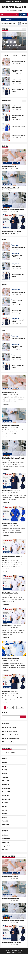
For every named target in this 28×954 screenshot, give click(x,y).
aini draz (6, 48)
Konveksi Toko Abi (14, 6)
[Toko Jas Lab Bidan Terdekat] (14, 157)
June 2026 (4, 766)
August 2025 (5, 803)
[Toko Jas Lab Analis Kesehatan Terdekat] (14, 200)
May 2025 (4, 814)
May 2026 (4, 770)
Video (24, 14)
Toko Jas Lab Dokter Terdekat (14, 583)
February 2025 (5, 824)
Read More (6, 404)
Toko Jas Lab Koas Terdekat (6, 117)
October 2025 (5, 795)
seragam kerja (16, 162)
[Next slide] (25, 29)
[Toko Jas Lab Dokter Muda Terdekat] (14, 221)
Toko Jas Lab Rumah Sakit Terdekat (14, 616)
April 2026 (4, 773)
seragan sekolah (6, 846)
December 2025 (6, 788)
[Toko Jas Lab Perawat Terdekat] (14, 178)
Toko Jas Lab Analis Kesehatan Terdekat (6, 81)
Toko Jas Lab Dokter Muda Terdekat (6, 91)
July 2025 (4, 806)
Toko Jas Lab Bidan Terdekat (6, 62)
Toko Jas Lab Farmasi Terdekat (14, 648)
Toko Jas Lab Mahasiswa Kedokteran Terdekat (14, 546)
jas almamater (5, 835)
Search (4, 712)
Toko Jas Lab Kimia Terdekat (14, 681)
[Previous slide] (23, 29)
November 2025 (6, 792)
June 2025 (4, 810)
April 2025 (4, 817)
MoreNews (10, 952)
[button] (2, 14)
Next (22, 707)
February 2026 (5, 781)
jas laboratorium (7, 38)
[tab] (5, 55)
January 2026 (5, 784)
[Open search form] (16, 14)
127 (18, 707)
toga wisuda (5, 849)
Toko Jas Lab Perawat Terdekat (6, 72)
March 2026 (5, 777)
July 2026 (4, 763)
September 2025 (6, 799)
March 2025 (5, 821)
